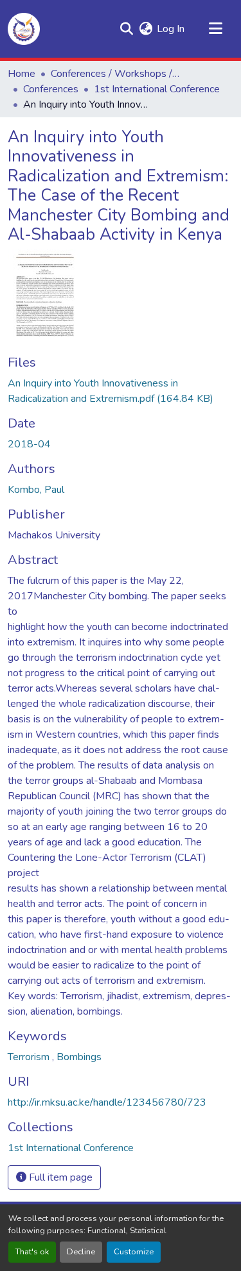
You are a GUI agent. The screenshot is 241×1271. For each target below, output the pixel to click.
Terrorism (30, 1057)
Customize (134, 1252)
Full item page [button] (59, 1177)
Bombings (79, 1057)
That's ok (32, 1252)
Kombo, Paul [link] (36, 490)
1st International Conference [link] (157, 89)
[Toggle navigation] (215, 29)
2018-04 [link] (29, 444)
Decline (81, 1252)
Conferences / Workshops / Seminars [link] (115, 74)
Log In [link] (170, 29)
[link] (120, 391)
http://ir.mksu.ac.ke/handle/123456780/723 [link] (107, 1102)
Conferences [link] (50, 89)
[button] (24, 29)
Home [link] (21, 74)
